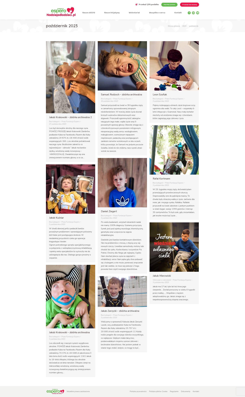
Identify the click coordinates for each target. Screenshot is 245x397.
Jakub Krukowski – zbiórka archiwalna (69, 332)
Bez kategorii (54, 121)
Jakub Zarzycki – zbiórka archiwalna (120, 311)
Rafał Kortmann (161, 178)
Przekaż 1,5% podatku (149, 4)
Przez (71, 121)
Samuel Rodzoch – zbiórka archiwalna (121, 94)
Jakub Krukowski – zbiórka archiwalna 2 (70, 117)
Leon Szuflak (160, 94)
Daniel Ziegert (109, 211)
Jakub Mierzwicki (162, 275)
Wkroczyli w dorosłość (162, 280)
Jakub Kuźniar (56, 217)
